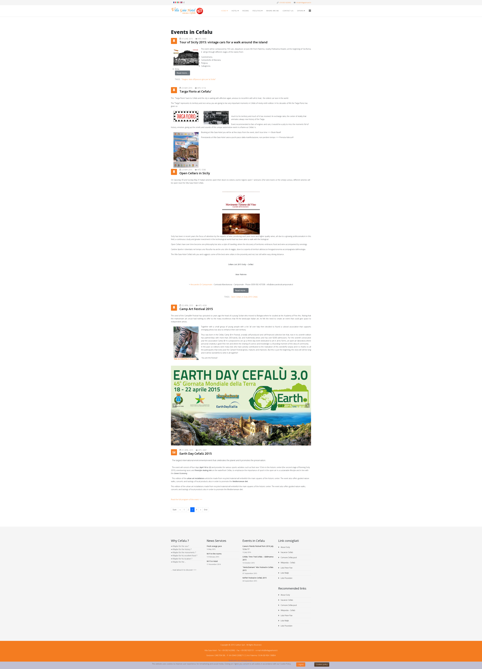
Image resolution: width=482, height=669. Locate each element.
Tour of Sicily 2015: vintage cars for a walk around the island (223, 42)
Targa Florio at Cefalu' (195, 91)
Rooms (246, 11)
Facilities (257, 11)
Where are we (272, 11)
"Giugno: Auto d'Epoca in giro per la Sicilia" (199, 79)
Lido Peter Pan (286, 568)
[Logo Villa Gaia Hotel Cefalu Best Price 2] (187, 10)
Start (174, 509)
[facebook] (184, 2)
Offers (300, 11)
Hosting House (246, 660)
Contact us (288, 11)
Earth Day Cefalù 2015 (195, 453)
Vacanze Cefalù (286, 552)
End (205, 509)
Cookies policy (322, 664)
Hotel (234, 11)
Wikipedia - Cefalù (287, 562)
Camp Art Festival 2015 (196, 309)
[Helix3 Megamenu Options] (310, 10)
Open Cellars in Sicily (194, 173)
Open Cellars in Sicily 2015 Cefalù (244, 297)
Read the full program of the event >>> (186, 499)
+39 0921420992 (285, 3)
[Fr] (174, 2)
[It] (178, 2)
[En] (181, 2)
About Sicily (285, 547)
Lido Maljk (284, 573)
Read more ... (182, 73)
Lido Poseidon (286, 578)
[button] (174, 405)
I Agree (301, 664)
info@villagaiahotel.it (303, 3)
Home (223, 11)
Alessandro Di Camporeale (201, 284)
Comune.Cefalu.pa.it (288, 557)
